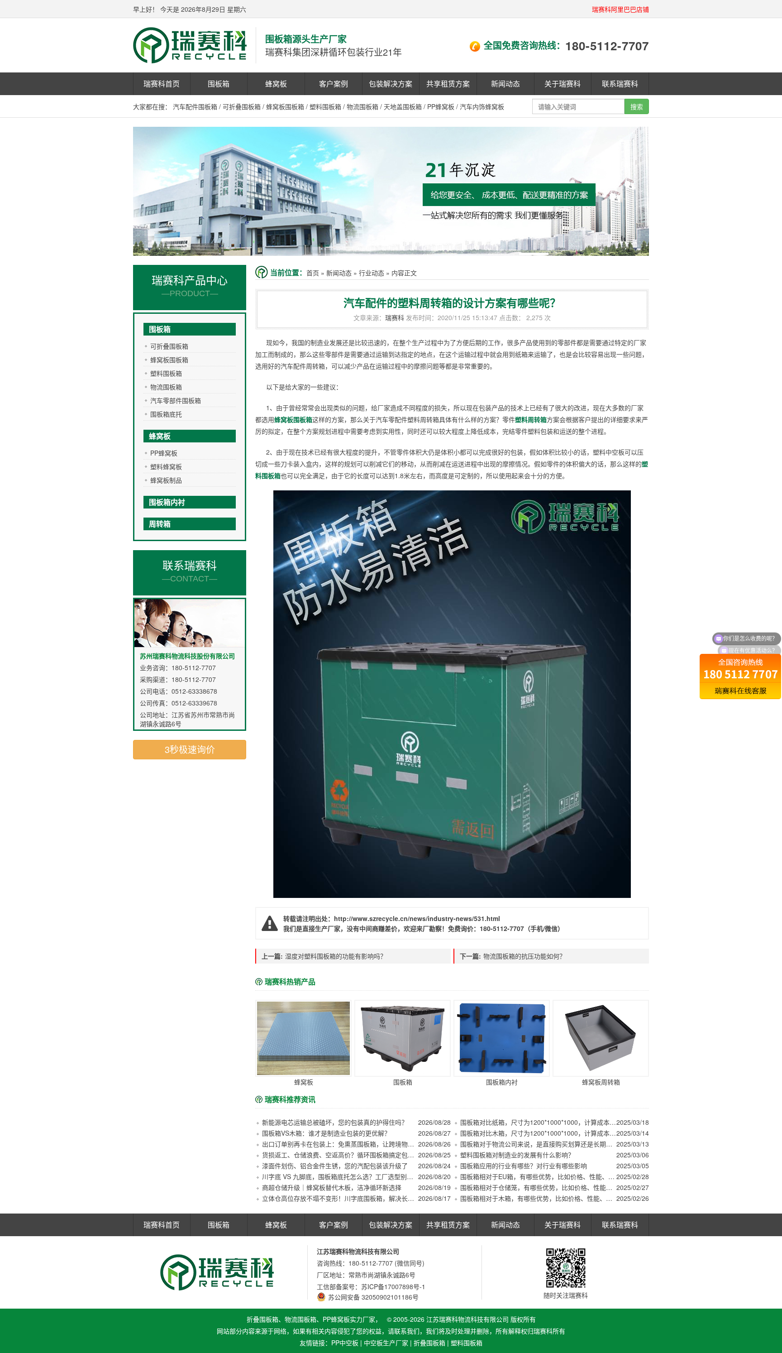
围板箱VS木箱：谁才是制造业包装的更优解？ (326, 1132)
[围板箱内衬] (501, 1038)
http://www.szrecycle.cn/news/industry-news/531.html (417, 918)
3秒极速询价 (190, 749)
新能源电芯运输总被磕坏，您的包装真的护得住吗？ (335, 1122)
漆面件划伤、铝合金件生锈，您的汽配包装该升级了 (335, 1165)
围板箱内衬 (167, 502)
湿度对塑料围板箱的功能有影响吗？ (335, 955)
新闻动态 (505, 83)
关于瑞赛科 (562, 83)
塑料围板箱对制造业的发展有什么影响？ (517, 1154)
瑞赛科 (394, 317)
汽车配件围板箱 (195, 106)
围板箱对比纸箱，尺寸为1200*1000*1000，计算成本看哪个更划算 (538, 1122)
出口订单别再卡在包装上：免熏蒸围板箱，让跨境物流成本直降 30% (340, 1143)
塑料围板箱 (325, 106)
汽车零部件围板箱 (175, 400)
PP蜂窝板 (440, 106)
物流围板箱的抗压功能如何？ (524, 955)
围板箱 (218, 83)
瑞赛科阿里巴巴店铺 (620, 9)
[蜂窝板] (303, 1038)
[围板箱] (402, 1038)
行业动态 (371, 272)
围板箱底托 (166, 413)
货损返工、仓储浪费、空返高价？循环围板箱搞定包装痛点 (340, 1154)
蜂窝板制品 (166, 480)
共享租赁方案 (448, 83)
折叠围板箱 (429, 1342)
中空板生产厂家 (386, 1342)
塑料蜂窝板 (166, 466)
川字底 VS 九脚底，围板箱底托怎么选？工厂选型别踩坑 (340, 1176)
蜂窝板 (276, 83)
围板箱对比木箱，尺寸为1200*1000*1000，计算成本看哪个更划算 (538, 1132)
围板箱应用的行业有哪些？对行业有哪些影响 (523, 1165)
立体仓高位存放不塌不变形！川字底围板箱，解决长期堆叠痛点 (340, 1198)
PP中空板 (344, 1342)
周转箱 (160, 523)
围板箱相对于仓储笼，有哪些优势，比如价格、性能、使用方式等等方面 (538, 1187)
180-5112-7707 (607, 45)
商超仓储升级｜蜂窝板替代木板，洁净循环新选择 (331, 1187)
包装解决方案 (390, 83)
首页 (312, 272)
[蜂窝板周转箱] (601, 1038)
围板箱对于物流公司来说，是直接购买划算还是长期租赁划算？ (538, 1143)
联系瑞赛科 (620, 83)
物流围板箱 (362, 106)
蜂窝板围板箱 (285, 106)
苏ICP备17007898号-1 (393, 1286)
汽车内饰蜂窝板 (482, 106)
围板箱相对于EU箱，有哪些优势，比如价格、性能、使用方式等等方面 (538, 1176)
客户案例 (333, 83)
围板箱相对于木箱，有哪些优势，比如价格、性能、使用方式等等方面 (538, 1198)
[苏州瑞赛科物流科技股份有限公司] (190, 44)
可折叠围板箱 (242, 106)
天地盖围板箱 (403, 106)
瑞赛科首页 (161, 83)
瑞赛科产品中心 (190, 285)
